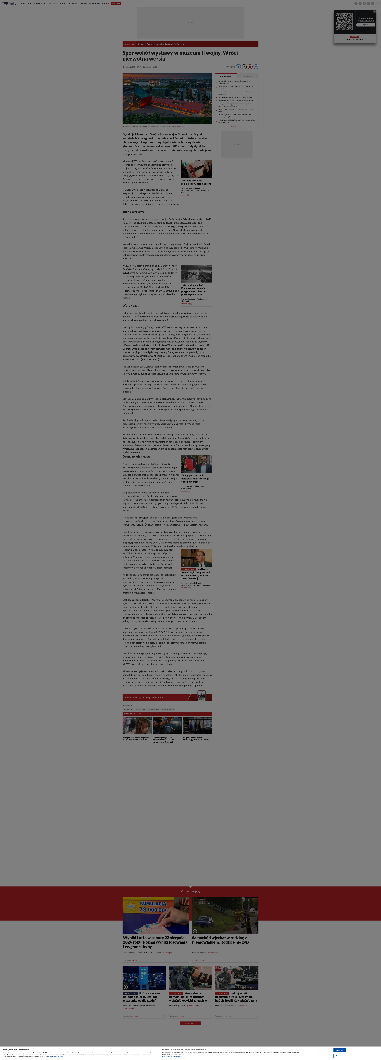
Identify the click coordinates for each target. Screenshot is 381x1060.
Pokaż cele (339, 1056)
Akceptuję (339, 1050)
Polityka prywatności (56, 1056)
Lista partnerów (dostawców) (171, 1056)
